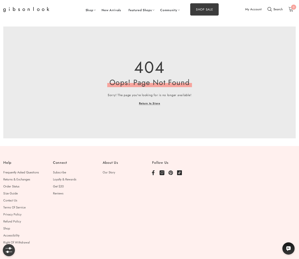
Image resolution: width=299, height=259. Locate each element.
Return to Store (149, 103)
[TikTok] (179, 173)
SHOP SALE (204, 9)
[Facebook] (153, 173)
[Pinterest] (171, 173)
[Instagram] (162, 173)
